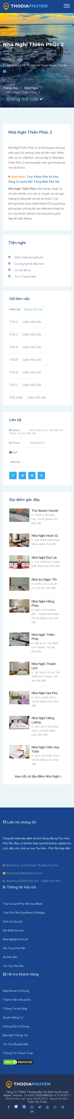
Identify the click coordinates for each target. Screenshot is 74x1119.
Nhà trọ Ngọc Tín (44, 579)
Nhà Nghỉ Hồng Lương (42, 720)
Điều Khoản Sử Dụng (16, 990)
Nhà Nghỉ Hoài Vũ (44, 535)
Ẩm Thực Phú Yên (14, 948)
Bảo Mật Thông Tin (15, 1035)
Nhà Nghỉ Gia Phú (44, 693)
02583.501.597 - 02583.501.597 (40, 881)
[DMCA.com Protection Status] (18, 1064)
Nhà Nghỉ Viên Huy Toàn (45, 749)
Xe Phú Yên (10, 957)
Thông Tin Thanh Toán (18, 1053)
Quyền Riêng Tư (13, 1017)
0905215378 (15, 59)
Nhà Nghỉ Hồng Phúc (42, 603)
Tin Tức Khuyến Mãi (15, 1044)
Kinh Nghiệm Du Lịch (15, 939)
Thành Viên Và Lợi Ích (16, 999)
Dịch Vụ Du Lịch (13, 921)
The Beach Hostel (44, 510)
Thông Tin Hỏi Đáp (15, 1008)
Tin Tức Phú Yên (13, 966)
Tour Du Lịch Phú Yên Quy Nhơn (23, 903)
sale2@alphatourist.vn (28, 873)
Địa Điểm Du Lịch (13, 930)
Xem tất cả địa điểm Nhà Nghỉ (37, 776)
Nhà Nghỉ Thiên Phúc (43, 637)
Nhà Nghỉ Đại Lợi (44, 557)
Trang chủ (10, 88)
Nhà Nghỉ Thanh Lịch (43, 666)
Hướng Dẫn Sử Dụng (16, 1026)
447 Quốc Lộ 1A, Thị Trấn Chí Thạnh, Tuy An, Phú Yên (37, 65)
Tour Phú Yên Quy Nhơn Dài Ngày (24, 912)
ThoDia (29, 6)
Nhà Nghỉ (31, 88)
